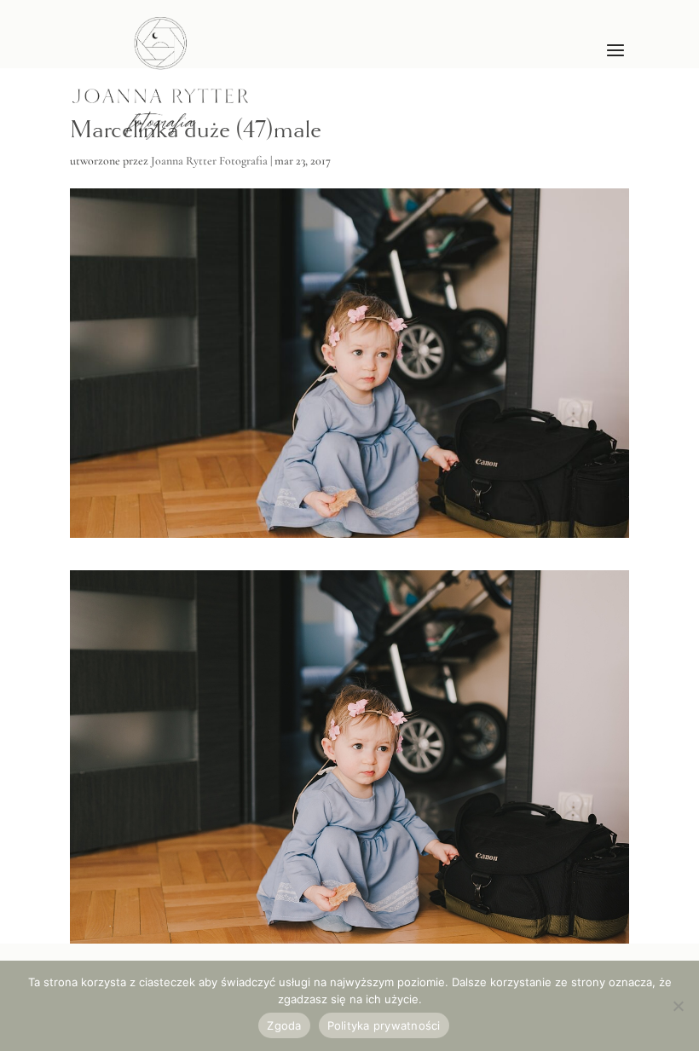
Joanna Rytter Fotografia (209, 160)
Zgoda (284, 1025)
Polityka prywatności (384, 1025)
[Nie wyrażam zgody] (677, 1005)
